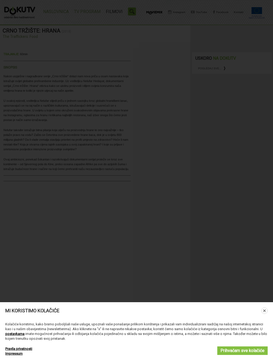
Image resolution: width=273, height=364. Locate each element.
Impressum (14, 353)
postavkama (15, 334)
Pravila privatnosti (18, 349)
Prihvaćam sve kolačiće (242, 350)
